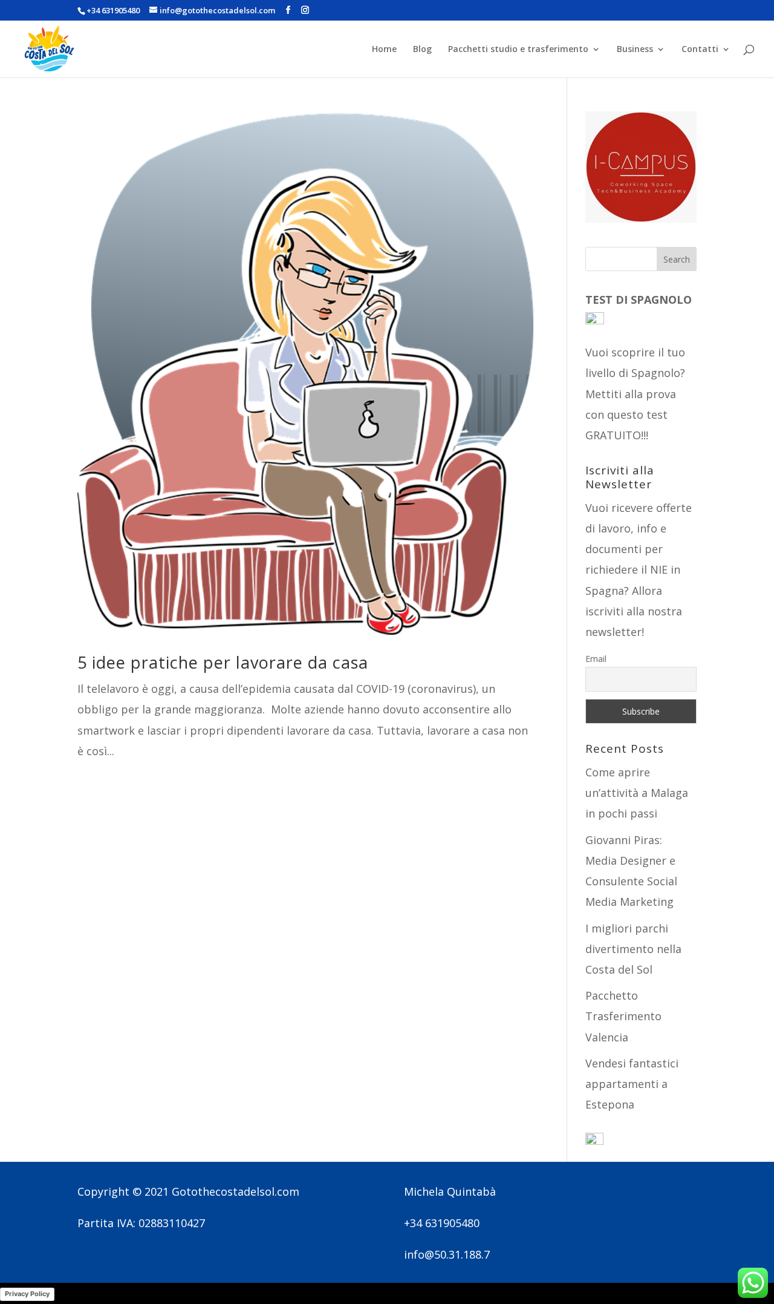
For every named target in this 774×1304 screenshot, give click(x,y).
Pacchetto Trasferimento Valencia (623, 1016)
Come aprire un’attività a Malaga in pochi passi (636, 793)
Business (635, 49)
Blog (422, 49)
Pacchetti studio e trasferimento (518, 49)
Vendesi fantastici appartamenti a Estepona (631, 1084)
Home (384, 49)
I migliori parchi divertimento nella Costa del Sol (633, 949)
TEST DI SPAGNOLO (640, 299)
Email (596, 658)
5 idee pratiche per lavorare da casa (222, 662)
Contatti (699, 49)
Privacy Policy (27, 1293)
